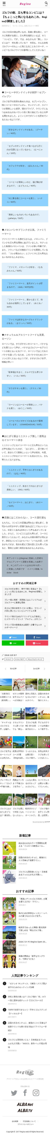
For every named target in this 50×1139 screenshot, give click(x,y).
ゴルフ (9, 659)
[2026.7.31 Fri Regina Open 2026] (9, 947)
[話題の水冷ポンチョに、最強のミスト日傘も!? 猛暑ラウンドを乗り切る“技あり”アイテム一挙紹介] (9, 862)
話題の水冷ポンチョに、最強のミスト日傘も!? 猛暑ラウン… (33, 858)
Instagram (36, 1094)
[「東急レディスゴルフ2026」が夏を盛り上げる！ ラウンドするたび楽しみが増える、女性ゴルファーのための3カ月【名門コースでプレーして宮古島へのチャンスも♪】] (9, 904)
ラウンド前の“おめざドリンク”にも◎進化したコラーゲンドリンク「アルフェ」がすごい (23, 617)
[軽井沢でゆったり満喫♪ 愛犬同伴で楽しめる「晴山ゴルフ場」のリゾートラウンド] (9, 932)
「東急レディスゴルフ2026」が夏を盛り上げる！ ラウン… (33, 900)
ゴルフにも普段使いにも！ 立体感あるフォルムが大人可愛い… (33, 873)
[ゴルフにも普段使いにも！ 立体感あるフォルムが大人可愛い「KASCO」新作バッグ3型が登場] (9, 877)
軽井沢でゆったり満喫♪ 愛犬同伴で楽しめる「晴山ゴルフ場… (32, 928)
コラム (20, 26)
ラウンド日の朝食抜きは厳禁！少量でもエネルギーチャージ (23, 626)
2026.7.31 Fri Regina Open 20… (32, 941)
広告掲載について (29, 1121)
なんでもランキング (35, 659)
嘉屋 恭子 (13, 655)
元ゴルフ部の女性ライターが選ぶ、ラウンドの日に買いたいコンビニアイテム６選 (23, 609)
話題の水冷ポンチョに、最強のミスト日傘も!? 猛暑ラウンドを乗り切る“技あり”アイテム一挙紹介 (27, 1027)
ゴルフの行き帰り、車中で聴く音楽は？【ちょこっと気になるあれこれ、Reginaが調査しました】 (24, 591)
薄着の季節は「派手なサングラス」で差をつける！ (32, 957)
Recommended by (38, 822)
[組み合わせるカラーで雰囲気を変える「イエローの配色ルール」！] (9, 848)
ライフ (15, 26)
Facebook (25, 1094)
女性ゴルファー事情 (31, 26)
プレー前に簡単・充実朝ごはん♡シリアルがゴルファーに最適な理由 (23, 601)
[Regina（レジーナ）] (25, 4)
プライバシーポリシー (26, 1124)
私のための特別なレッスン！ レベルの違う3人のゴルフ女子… (33, 914)
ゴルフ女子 (20, 659)
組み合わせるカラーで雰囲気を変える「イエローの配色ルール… (33, 844)
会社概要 (15, 1121)
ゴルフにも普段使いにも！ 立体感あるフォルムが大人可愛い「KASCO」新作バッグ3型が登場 (27, 1043)
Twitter (14, 1094)
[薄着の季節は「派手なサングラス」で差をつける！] (9, 961)
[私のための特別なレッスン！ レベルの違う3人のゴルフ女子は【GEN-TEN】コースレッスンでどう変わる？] (9, 918)
